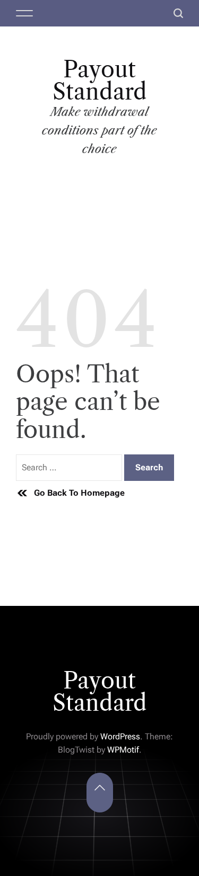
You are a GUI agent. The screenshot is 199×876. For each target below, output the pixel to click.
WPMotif (123, 750)
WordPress (120, 736)
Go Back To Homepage (79, 493)
